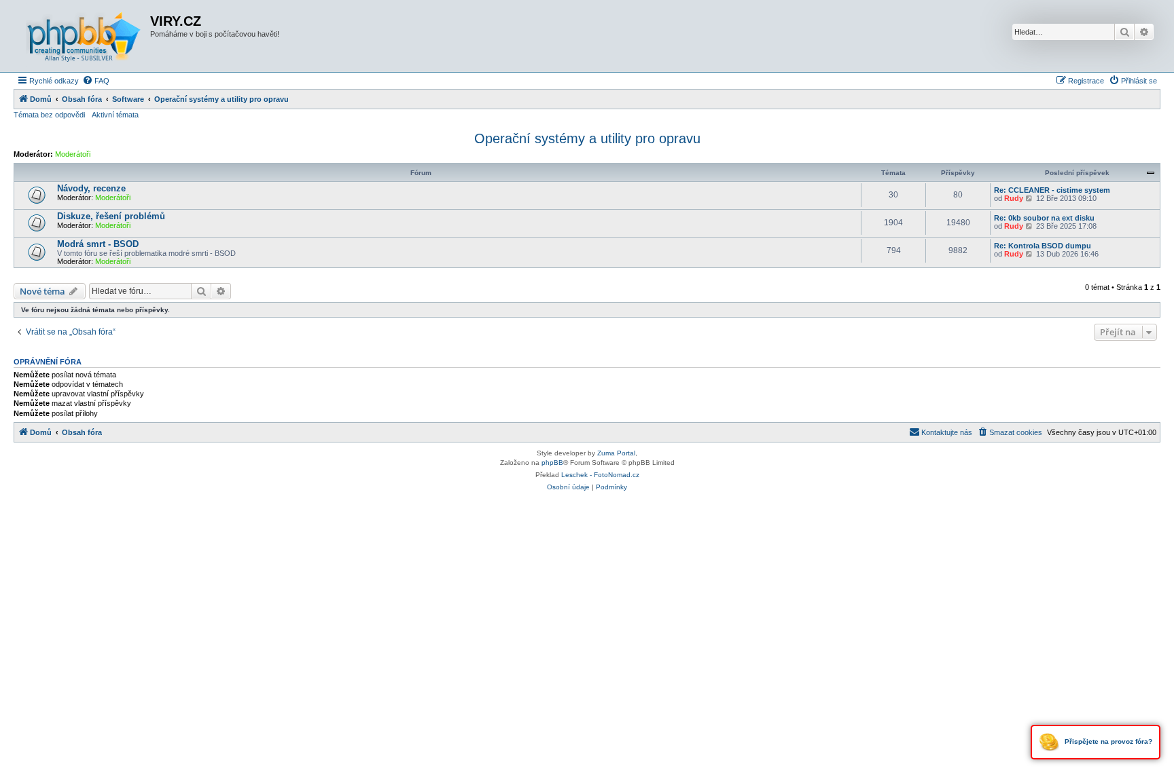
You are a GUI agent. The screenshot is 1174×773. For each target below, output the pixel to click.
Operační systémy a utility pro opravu (587, 138)
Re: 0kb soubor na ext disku (1044, 218)
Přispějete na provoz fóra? (1107, 741)
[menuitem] (95, 81)
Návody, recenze (91, 188)
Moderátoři (72, 154)
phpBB (552, 462)
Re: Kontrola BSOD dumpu (1042, 246)
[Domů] (83, 36)
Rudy (1013, 198)
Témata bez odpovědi (49, 115)
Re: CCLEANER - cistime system (1052, 190)
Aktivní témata (115, 115)
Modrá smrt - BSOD (98, 244)
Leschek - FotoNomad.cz (600, 474)
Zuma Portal (616, 453)
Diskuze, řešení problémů (111, 216)
